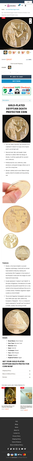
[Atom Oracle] (11, 5)
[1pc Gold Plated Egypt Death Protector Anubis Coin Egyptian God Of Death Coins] (16, 33)
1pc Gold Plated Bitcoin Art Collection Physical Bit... (8, 406)
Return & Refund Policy (8, 374)
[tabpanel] (16, 33)
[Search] (22, 5)
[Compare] (30, 19)
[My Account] (25, 5)
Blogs (16, 424)
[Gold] (9, 67)
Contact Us (16, 433)
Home (16, 427)
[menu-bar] (5, 5)
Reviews (4, 377)
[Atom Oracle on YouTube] (22, 449)
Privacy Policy (16, 436)
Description (5, 100)
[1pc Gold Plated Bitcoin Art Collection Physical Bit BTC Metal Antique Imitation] (10, 395)
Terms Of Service (16, 442)
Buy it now (16, 81)
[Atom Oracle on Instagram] (16, 449)
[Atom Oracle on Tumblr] (19, 449)
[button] (2, 52)
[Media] (30, 22)
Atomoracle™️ (15, 458)
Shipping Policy (6, 371)
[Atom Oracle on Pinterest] (14, 449)
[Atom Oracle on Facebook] (8, 449)
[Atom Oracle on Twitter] (11, 449)
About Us (16, 430)
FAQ (16, 421)
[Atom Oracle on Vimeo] (25, 449)
